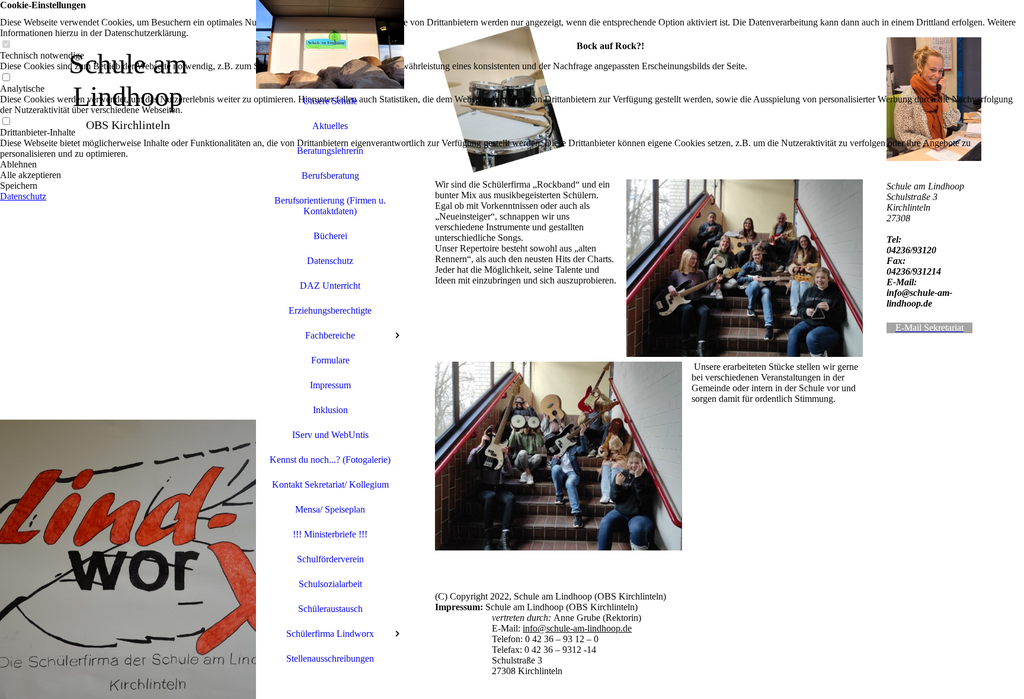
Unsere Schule (330, 101)
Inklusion (330, 410)
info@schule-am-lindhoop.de (577, 628)
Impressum (330, 385)
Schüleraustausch (330, 609)
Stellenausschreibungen (330, 658)
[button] (512, 164)
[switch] (6, 45)
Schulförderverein (330, 559)
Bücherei (330, 236)
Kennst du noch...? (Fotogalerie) (330, 460)
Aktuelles (330, 126)
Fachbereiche (330, 335)
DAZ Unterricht (330, 286)
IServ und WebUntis (330, 435)
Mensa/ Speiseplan (330, 509)
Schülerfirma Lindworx (330, 634)
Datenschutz (330, 261)
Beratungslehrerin (330, 151)
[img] (128, 349)
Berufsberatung (330, 175)
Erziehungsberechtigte (330, 310)
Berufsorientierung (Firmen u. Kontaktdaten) (330, 205)
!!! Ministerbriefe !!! (330, 534)
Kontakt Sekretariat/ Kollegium (330, 484)
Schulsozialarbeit (330, 584)
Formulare (330, 360)
